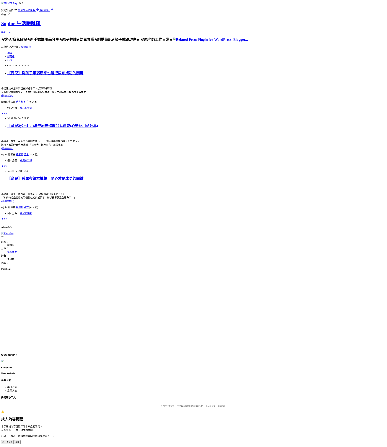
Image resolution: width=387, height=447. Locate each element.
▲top (4, 113)
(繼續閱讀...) (7, 95)
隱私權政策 (210, 406)
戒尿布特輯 (26, 108)
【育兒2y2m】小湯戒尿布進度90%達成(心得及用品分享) (52, 126)
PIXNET (170, 406)
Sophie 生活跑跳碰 (21, 23)
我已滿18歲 (7, 442)
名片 (9, 60)
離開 (17, 442)
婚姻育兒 (26, 47)
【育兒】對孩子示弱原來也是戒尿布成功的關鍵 (45, 73)
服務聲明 (222, 406)
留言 (26, 102)
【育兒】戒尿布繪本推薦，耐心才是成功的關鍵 (45, 178)
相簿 (9, 53)
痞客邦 (19, 102)
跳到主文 (6, 32)
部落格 (11, 56)
